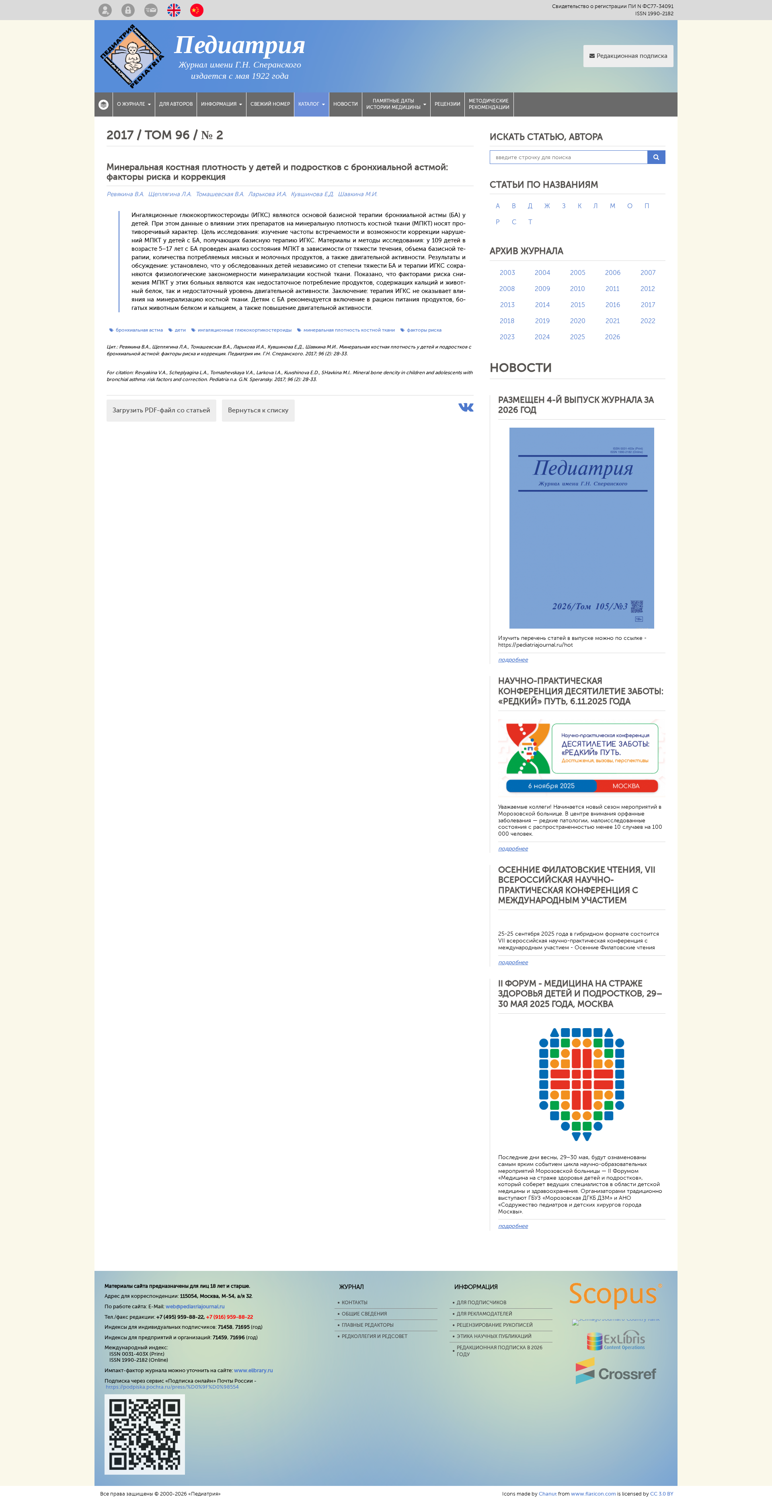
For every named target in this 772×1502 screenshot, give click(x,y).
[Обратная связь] (151, 10)
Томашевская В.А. (219, 194)
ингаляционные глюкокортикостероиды (245, 330)
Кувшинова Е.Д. (312, 194)
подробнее (513, 660)
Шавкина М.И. (357, 194)
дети (180, 330)
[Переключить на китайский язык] (196, 10)
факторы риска (424, 330)
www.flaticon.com (593, 1494)
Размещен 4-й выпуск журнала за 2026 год (576, 405)
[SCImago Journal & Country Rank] (616, 1319)
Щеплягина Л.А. (169, 194)
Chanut (548, 1494)
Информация (218, 104)
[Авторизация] (128, 10)
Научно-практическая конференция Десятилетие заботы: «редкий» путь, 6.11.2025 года (580, 691)
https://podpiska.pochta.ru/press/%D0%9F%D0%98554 (172, 1387)
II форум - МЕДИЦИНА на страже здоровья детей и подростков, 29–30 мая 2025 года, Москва (580, 993)
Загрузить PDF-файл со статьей (161, 410)
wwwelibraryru (253, 1370)
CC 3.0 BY (661, 1494)
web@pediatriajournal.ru (195, 1306)
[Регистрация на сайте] (105, 10)
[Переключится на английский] (174, 10)
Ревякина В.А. (125, 194)
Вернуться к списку (258, 410)
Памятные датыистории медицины (393, 104)
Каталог (308, 104)
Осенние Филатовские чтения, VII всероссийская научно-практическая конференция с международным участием (576, 885)
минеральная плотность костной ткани (349, 330)
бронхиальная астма (139, 330)
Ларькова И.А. (267, 194)
